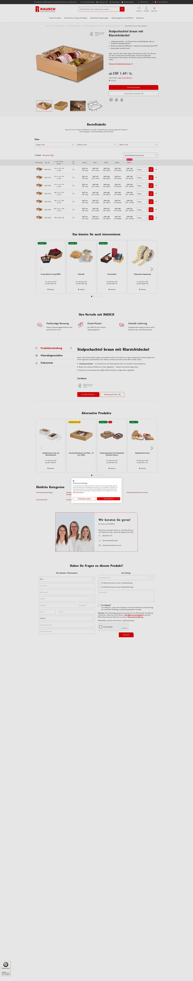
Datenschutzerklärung (78, 492)
